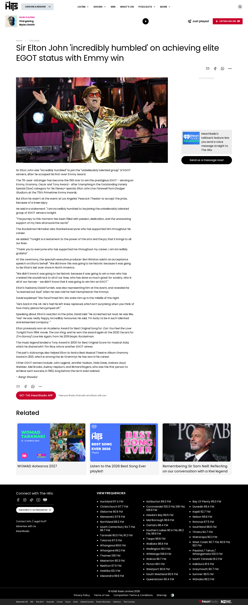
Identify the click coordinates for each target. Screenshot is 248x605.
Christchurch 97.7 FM (114, 507)
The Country (129, 601)
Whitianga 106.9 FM (158, 554)
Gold (75, 601)
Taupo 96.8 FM (155, 539)
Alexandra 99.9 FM (112, 576)
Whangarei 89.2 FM (112, 550)
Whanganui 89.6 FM (113, 545)
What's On (127, 6)
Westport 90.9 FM (158, 569)
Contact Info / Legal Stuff (31, 521)
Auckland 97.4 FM (111, 501)
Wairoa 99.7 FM (156, 559)
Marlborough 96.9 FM (160, 520)
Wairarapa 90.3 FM (204, 537)
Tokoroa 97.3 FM (111, 540)
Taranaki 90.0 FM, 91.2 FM (116, 535)
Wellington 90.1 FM (158, 549)
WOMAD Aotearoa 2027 (51, 448)
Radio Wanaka (103, 601)
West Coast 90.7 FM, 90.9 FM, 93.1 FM (211, 543)
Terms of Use (101, 595)
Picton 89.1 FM (155, 564)
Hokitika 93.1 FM (110, 571)
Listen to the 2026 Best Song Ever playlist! (124, 448)
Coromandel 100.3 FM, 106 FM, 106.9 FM (165, 508)
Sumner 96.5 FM (202, 574)
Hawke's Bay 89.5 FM (159, 515)
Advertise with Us (26, 526)
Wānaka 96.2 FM (203, 579)
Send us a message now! (206, 147)
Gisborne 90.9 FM (111, 512)
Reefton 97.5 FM (110, 566)
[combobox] (230, 69)
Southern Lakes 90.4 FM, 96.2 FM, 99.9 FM (165, 532)
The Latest (34, 40)
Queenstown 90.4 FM (160, 579)
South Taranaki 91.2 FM (207, 559)
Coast (60, 601)
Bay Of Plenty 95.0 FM (206, 501)
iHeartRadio (22, 531)
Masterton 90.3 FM (112, 561)
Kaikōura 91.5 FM (203, 564)
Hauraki (50, 601)
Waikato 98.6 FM (157, 544)
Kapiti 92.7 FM (201, 512)
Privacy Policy (82, 595)
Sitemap (162, 595)
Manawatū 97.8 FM (112, 517)
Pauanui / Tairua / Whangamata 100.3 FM (207, 552)
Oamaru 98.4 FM (157, 525)
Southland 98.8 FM (204, 527)
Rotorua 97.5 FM (203, 522)
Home (19, 40)
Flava (68, 601)
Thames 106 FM (110, 556)
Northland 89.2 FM (112, 522)
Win (113, 6)
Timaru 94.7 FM (202, 532)
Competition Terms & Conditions (133, 595)
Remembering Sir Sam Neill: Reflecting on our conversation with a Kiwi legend (196, 448)
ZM (31, 601)
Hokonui (117, 601)
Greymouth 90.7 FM (205, 569)
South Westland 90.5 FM (162, 574)
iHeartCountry (87, 601)
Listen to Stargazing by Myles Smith (27, 21)
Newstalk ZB (21, 601)
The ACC (40, 601)
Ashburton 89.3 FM (158, 501)
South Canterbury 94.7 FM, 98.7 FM (117, 528)
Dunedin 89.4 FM (203, 507)
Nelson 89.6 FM (202, 517)
